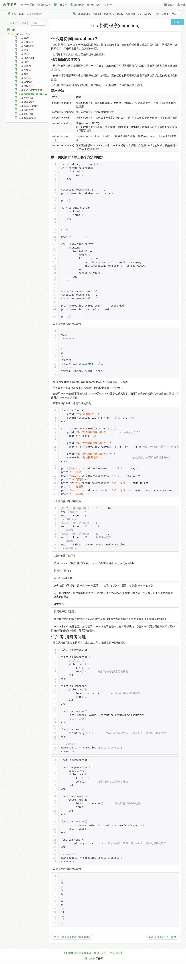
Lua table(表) (26, 82)
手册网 (12, 4)
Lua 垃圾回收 (26, 109)
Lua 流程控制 (26, 58)
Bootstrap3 (84, 13)
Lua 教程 (24, 38)
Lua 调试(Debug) (28, 105)
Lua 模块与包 (26, 86)
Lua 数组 (24, 74)
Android (130, 13)
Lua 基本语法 (26, 46)
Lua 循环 (24, 54)
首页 (13, 13)
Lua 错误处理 (26, 102)
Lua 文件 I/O (26, 98)
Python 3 (109, 13)
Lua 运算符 (25, 66)
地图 (174, 13)
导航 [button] (170, 4)
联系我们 (118, 953)
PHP (156, 13)
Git (139, 13)
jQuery (147, 13)
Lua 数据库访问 (27, 117)
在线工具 (46, 4)
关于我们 (102, 953)
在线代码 (79, 4)
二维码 (165, 13)
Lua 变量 (24, 50)
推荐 (109, 4)
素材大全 (95, 4)
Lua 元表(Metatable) (30, 90)
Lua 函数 (24, 62)
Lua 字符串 (25, 70)
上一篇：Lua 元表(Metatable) (73, 936)
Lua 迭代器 (25, 78)
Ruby (120, 13)
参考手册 (29, 4)
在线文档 (62, 4)
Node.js (97, 13)
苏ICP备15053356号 (79, 953)
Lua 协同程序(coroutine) (33, 94)
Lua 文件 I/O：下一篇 (161, 936)
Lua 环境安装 (26, 42)
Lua (21, 13)
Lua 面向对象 (26, 113)
